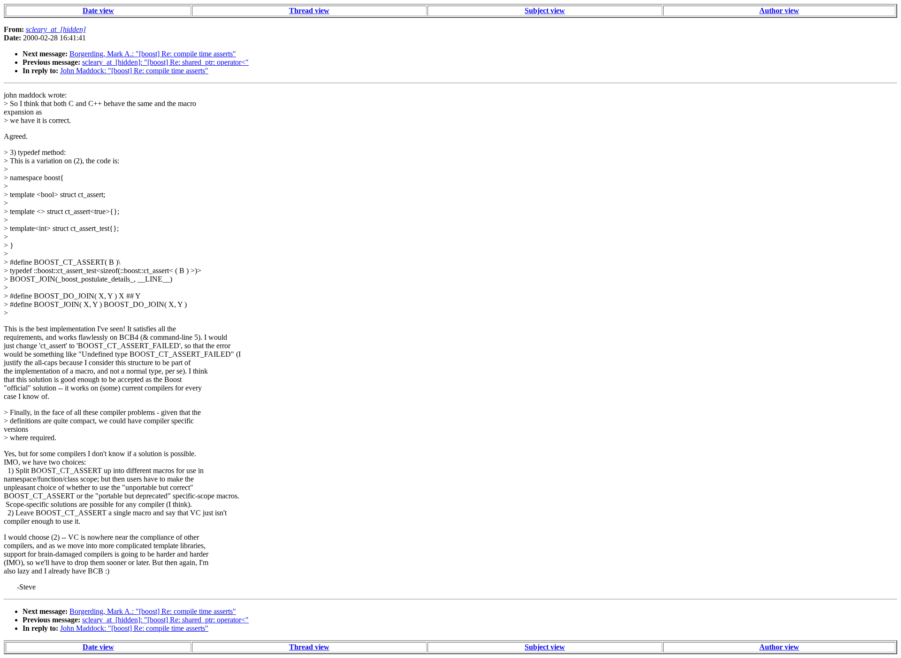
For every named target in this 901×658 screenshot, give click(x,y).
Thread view (309, 11)
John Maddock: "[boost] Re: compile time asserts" (134, 71)
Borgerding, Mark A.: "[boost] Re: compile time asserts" (152, 54)
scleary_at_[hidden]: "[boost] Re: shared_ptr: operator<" (165, 62)
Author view (779, 11)
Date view (98, 11)
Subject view (545, 11)
